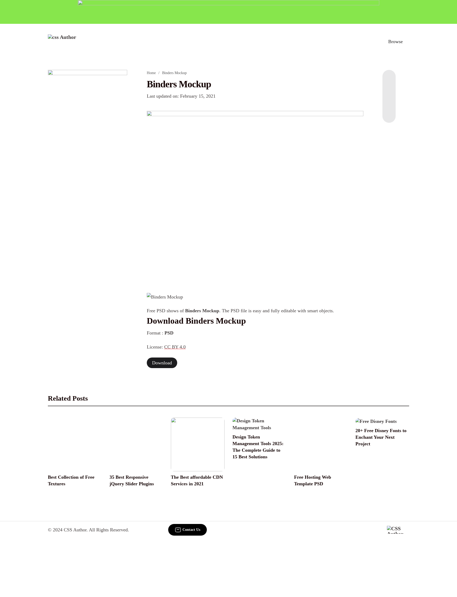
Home (151, 73)
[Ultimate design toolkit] (255, 195)
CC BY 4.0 (175, 347)
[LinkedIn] (389, 91)
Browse (395, 41)
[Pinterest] (389, 102)
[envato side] (87, 148)
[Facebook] (389, 80)
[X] (389, 112)
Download (162, 362)
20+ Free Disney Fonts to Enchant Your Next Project (380, 437)
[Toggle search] (371, 41)
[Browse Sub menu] (407, 41)
